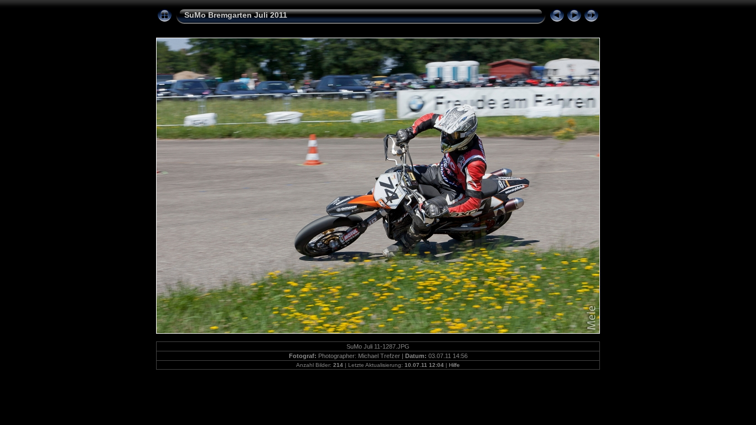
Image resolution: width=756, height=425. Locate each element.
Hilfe (454, 365)
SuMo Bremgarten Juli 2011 (235, 15)
